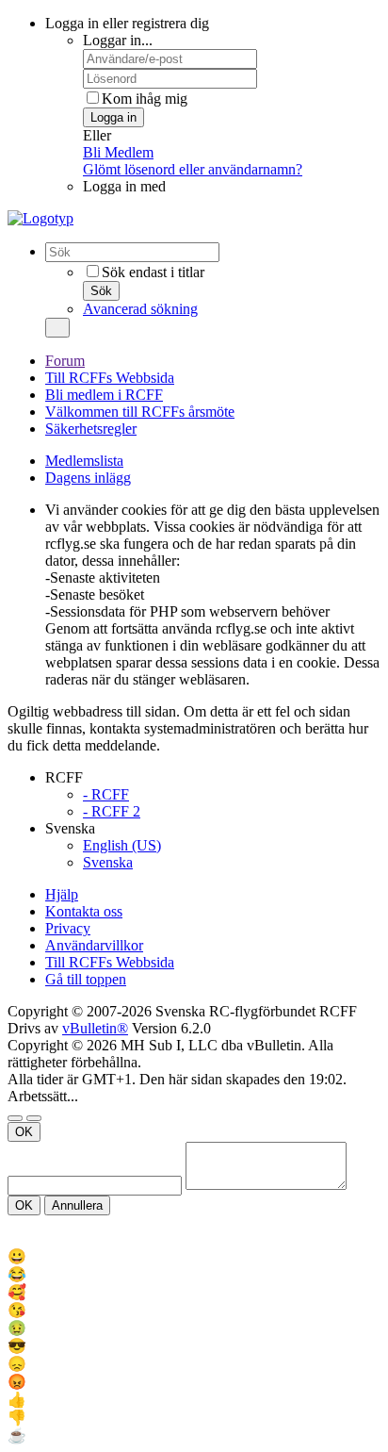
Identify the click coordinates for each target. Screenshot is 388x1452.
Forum (65, 361)
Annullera (77, 1205)
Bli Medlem (118, 152)
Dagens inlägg (88, 478)
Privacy (67, 928)
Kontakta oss (83, 911)
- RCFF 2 (111, 811)
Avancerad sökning (140, 309)
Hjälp (61, 894)
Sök (101, 291)
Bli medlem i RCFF (104, 395)
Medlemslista (84, 461)
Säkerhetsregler (91, 429)
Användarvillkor (94, 945)
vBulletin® (95, 1028)
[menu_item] (194, 1256)
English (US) (122, 845)
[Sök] (57, 328)
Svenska (108, 862)
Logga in (113, 117)
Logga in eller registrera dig (127, 23)
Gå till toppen (85, 979)
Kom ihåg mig (144, 99)
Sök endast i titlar (153, 272)
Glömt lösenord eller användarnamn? (192, 169)
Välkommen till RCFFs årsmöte (139, 412)
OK (24, 1132)
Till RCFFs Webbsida (109, 378)
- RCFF (106, 794)
